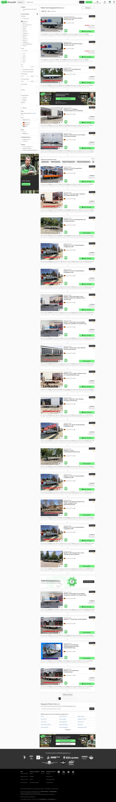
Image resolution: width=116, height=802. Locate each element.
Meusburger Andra (82, 727)
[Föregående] (41, 24)
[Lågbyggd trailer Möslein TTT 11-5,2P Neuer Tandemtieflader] (52, 625)
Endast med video (27, 148)
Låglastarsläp (45, 161)
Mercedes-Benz (27, 24)
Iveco (25, 31)
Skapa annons (25, 184)
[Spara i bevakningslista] (94, 18)
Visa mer (68, 729)
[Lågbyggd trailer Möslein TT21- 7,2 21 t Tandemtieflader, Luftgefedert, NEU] (52, 251)
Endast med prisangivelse (28, 71)
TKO (24, 57)
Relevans (88, 7)
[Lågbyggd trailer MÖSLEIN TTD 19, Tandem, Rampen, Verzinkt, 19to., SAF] (52, 50)
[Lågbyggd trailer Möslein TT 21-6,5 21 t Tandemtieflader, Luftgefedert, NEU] (52, 482)
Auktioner (25, 141)
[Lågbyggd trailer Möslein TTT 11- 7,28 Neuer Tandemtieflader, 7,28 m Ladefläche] (52, 115)
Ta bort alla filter (52, 11)
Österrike (27, 124)
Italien (26, 126)
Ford (25, 26)
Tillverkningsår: (24, 73)
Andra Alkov (43, 719)
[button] (114, 2)
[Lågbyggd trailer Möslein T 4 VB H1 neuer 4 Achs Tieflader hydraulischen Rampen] (52, 141)
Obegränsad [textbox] (26, 119)
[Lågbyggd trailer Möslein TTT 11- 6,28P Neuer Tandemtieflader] (52, 676)
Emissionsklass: (24, 84)
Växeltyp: (23, 89)
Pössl (24, 45)
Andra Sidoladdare (63, 727)
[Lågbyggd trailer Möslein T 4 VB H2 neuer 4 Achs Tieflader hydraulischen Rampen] (52, 354)
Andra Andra (44, 721)
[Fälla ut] (67, 38)
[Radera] (78, 2)
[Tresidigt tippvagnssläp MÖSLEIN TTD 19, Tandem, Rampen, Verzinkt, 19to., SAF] (52, 24)
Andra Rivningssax (63, 724)
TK (24, 62)
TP (24, 58)
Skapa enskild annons (65, 743)
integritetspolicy (43, 799)
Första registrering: (25, 79)
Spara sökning (68, 694)
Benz (25, 23)
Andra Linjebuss (63, 716)
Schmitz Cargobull (27, 44)
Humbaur (26, 33)
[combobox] (29, 120)
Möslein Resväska (55, 161)
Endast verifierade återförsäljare (30, 150)
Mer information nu (88, 581)
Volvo (25, 40)
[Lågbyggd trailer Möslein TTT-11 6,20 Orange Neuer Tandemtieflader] (52, 174)
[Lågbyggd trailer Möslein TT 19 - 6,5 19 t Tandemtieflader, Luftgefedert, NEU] (52, 431)
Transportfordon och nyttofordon (30, 10)
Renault (25, 35)
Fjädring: (23, 102)
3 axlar (25, 99)
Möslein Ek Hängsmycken (83, 161)
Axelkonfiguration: (25, 95)
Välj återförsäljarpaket (65, 98)
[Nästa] (61, 24)
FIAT (24, 37)
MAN (25, 30)
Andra (42, 716)
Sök (82, 2)
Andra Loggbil (62, 719)
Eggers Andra (81, 716)
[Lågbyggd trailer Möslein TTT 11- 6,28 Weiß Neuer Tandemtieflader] (52, 75)
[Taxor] (30, 171)
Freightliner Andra (82, 719)
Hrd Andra (80, 724)
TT (24, 55)
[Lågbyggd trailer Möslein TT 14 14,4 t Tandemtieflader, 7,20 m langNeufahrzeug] (52, 225)
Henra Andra (81, 721)
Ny (24, 131)
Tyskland (27, 122)
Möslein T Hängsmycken (69, 161)
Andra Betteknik (44, 727)
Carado (25, 38)
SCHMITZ (25, 42)
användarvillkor (51, 799)
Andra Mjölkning (63, 721)
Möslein (25, 21)
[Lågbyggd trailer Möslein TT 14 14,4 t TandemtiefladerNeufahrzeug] (52, 456)
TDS (24, 60)
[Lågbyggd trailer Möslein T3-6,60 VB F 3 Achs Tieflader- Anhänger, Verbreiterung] (52, 405)
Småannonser (27, 139)
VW (24, 28)
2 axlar (25, 97)
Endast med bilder (27, 146)
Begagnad (26, 133)
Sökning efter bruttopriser (28, 69)
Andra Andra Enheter (46, 724)
